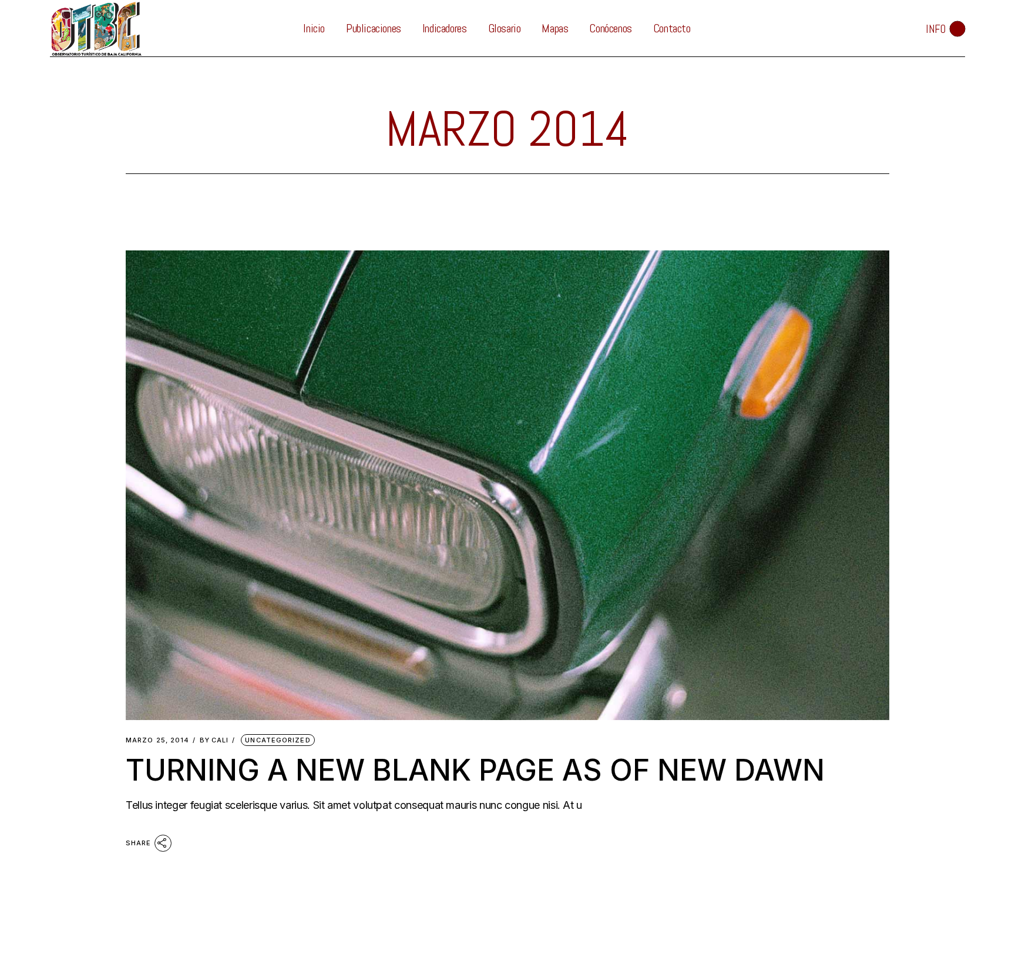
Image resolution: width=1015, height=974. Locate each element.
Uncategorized (277, 740)
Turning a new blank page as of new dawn (475, 770)
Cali (214, 740)
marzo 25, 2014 (157, 740)
